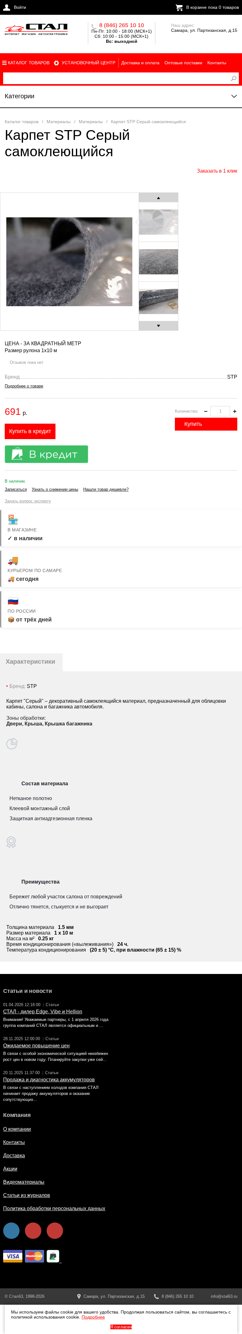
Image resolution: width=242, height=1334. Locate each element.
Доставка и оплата (140, 62)
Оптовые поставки (183, 62)
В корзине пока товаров (212, 7)
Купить (193, 424)
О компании (17, 1129)
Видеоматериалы (23, 1182)
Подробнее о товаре (24, 386)
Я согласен (121, 1327)
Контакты (216, 62)
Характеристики (30, 661)
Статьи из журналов (26, 1195)
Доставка (14, 1155)
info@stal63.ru (224, 1296)
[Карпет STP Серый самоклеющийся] (36, 31)
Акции (10, 1168)
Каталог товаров (28, 62)
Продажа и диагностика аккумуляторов (49, 1079)
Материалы (59, 121)
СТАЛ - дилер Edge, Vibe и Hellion (42, 1011)
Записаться (16, 489)
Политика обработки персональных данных (54, 1208)
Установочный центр (88, 62)
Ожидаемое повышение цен (36, 1045)
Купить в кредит (30, 431)
